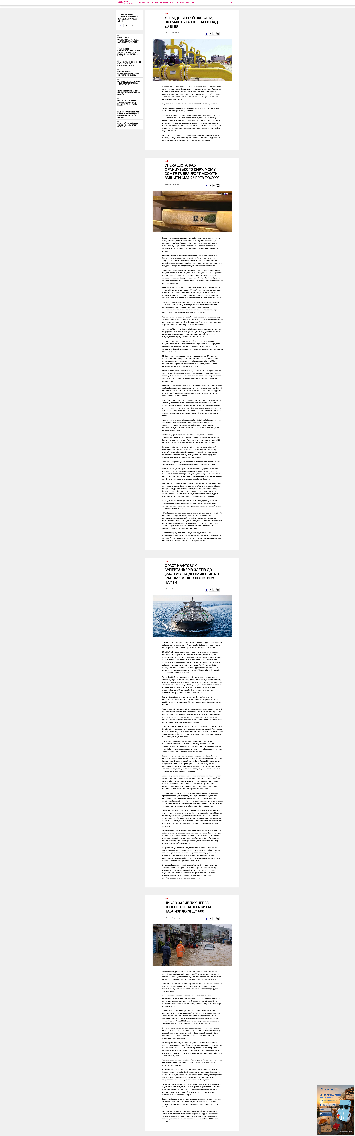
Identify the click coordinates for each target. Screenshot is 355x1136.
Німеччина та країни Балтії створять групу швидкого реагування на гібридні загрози (128, 114)
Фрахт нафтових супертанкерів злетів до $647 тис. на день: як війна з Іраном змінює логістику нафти (129, 52)
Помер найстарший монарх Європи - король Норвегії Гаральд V (128, 125)
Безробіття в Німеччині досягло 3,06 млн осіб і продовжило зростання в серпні (127, 103)
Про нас (190, 3)
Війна (155, 3)
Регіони (180, 3)
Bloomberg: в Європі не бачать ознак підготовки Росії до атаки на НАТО (129, 83)
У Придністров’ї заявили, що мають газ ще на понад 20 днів (128, 18)
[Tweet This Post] (126, 25)
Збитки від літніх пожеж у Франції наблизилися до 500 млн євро (128, 92)
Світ (172, 3)
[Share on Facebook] (121, 25)
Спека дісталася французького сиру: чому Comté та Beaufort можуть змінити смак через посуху (128, 40)
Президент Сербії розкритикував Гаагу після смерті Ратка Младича (128, 73)
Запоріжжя (144, 3)
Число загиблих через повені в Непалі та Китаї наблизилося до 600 (129, 63)
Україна (164, 3)
